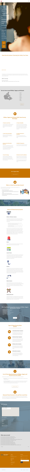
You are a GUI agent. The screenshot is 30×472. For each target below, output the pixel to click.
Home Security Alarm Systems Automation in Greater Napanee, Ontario (8, 440)
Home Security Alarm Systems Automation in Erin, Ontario (7, 441)
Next (28, 446)
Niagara (20, 99)
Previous (2, 446)
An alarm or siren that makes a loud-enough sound (7, 190)
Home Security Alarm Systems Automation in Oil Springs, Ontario (8, 436)
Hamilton (21, 94)
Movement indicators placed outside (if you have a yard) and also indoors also (10, 194)
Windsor (21, 100)
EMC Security (4, 404)
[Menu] (29, 1)
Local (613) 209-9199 (4, 43)
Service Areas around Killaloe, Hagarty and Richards (12, 90)
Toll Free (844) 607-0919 (4, 46)
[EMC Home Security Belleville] (1, 1)
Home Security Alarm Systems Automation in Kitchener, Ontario (7, 438)
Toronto (20, 92)
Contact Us (12, 464)
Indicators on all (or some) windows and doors (7, 193)
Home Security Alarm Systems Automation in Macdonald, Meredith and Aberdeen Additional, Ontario (11, 439)
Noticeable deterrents (4, 195)
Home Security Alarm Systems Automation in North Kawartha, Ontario (8, 437)
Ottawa (20, 93)
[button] (15, 70)
